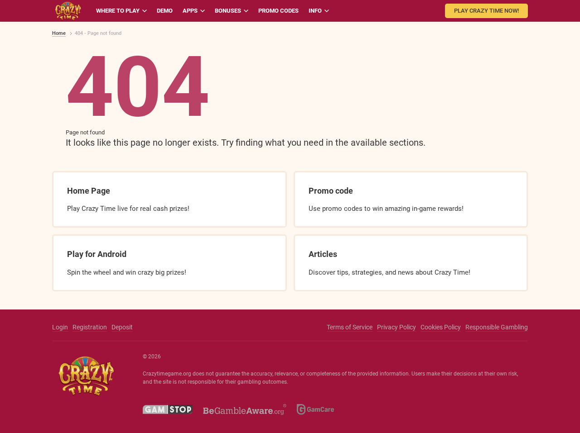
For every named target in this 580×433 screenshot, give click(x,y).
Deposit (122, 327)
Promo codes (278, 10)
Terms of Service (349, 327)
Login (60, 327)
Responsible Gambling (496, 327)
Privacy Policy (396, 327)
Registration (89, 327)
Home (59, 33)
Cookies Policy (440, 327)
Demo (165, 10)
